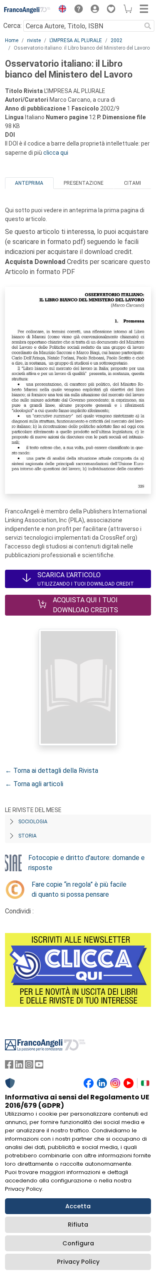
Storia (27, 836)
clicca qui (55, 152)
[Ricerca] (147, 26)
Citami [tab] (132, 183)
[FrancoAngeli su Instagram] (29, 1066)
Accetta (78, 1206)
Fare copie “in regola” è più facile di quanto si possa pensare (79, 889)
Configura (78, 1243)
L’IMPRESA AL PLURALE (76, 40)
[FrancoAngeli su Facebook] (9, 1066)
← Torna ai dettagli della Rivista (51, 771)
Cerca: (12, 26)
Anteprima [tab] (29, 183)
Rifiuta (78, 1224)
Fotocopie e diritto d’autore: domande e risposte (86, 863)
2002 (116, 40)
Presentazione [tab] (84, 183)
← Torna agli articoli (34, 784)
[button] (60, 10)
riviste (34, 40)
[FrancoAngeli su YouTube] (39, 1066)
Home (11, 40)
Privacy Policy (78, 1261)
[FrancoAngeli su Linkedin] (19, 1066)
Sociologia (32, 822)
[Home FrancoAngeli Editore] (27, 10)
